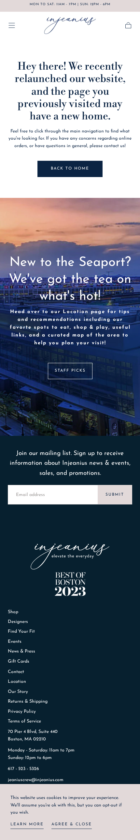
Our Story (18, 691)
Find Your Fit (21, 631)
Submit (114, 495)
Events (14, 641)
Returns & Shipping (28, 701)
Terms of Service (24, 721)
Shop (13, 612)
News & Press (21, 651)
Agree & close (71, 824)
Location (17, 681)
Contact (16, 671)
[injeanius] (70, 556)
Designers (18, 621)
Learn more (27, 824)
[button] (12, 25)
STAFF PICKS (70, 371)
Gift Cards (18, 661)
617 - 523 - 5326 (23, 768)
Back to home (70, 169)
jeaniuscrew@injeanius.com (35, 780)
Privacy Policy (22, 711)
